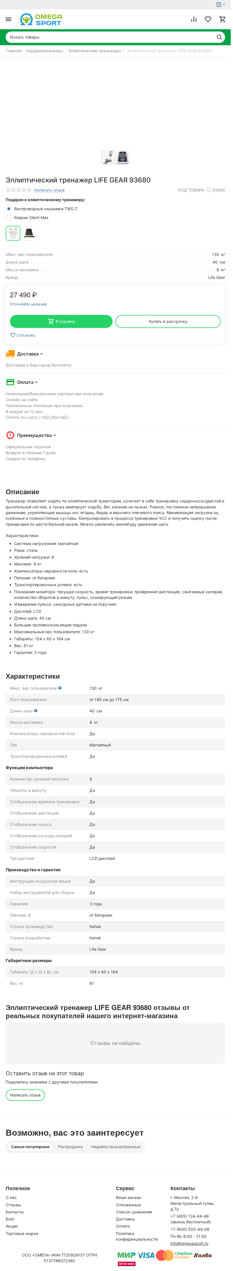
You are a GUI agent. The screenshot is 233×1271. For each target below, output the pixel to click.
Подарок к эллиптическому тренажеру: (45, 199)
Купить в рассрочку (168, 321)
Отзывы (13, 1204)
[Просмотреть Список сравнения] (193, 19)
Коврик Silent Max (32, 217)
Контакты (15, 1211)
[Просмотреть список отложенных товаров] (208, 19)
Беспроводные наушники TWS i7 (46, 208)
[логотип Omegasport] (41, 19)
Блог (10, 1219)
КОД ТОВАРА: (191, 190)
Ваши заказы (128, 1197)
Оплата (123, 1226)
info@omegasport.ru (189, 1243)
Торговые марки (22, 1233)
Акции (12, 1226)
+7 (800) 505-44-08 (189, 1229)
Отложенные (128, 1204)
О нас (11, 1197)
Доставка (125, 1219)
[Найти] (219, 37)
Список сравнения (134, 1211)
